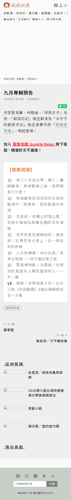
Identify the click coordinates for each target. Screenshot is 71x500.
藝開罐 (46, 13)
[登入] (61, 5)
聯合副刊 (9, 19)
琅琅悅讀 (9, 79)
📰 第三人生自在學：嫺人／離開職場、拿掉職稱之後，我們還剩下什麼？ (35, 186)
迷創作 (58, 13)
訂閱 (52, 484)
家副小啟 (35, 408)
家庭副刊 (32, 79)
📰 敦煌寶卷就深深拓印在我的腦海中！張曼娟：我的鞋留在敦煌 (35, 204)
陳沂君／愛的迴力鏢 (43, 426)
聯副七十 (38, 19)
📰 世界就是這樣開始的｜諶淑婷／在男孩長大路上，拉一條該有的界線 (35, 240)
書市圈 (33, 13)
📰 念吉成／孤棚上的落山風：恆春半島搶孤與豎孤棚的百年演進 (35, 222)
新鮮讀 (8, 13)
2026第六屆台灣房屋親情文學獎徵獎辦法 (46, 392)
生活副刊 (24, 19)
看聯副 (20, 13)
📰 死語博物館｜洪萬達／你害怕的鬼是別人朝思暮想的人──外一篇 (35, 271)
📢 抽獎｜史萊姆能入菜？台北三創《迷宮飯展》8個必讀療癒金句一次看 (35, 289)
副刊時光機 (54, 19)
